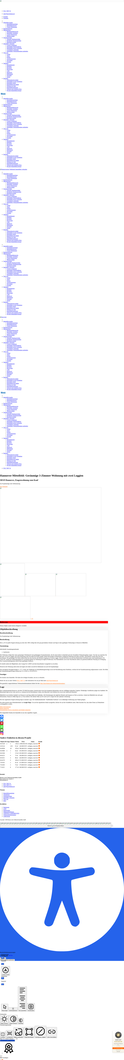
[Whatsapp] (1, 726)
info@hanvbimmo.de (52, 680)
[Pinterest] (1, 723)
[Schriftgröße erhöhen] (2, 958)
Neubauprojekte (7, 37)
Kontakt (9, 62)
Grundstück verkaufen (13, 49)
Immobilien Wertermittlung (14, 46)
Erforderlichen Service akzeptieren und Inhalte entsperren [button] (15, 710)
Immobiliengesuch (12, 25)
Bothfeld (9, 66)
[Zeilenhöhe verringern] (2, 984)
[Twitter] (1, 720)
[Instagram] (1, 733)
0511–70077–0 (21, 680)
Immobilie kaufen (8, 22)
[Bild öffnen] (12, 595)
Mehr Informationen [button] (5, 707)
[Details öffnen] (39, 744)
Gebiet (8, 54)
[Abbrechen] (0, 1059)
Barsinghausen (11, 65)
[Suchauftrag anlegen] (2, 1059)
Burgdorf (9, 68)
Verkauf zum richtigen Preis (14, 89)
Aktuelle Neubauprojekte (13, 39)
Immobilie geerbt (11, 83)
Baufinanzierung (7, 28)
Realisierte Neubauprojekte (14, 40)
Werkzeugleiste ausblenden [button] (7, 960)
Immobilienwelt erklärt (13, 84)
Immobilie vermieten (12, 33)
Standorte (5, 63)
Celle (8, 71)
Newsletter (9, 60)
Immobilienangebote (12, 24)
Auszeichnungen (11, 59)
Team (8, 56)
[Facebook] (1, 716)
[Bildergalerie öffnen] (50, 562)
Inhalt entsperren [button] (4, 708)
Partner (9, 57)
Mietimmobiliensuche (12, 31)
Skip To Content (4, 1039)
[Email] (1, 730)
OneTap (10, 955)
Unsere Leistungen (12, 45)
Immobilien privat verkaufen (14, 48)
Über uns (5, 53)
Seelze (8, 77)
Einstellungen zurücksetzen (7, 1040)
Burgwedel (10, 69)
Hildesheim (10, 74)
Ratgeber (5, 78)
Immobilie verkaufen (8, 43)
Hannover (9, 72)
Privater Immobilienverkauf (14, 90)
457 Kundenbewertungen (118, 1048)
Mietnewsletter (11, 36)
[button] (62, 94)
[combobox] (55, 825)
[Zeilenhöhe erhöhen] (2, 978)
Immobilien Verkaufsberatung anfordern (17, 51)
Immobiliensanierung (12, 87)
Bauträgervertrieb (11, 42)
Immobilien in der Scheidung (14, 81)
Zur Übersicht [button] (3, 486)
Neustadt (9, 75)
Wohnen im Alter (11, 86)
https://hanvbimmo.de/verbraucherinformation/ (52, 683)
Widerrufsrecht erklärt (12, 80)
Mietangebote (7, 30)
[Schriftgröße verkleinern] (2, 964)
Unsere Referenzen (12, 27)
